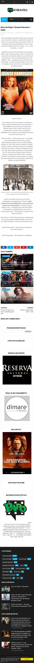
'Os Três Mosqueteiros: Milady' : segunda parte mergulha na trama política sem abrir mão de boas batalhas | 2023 (21, 634)
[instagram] (27, 2)
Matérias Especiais (8, 562)
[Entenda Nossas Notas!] (15, 522)
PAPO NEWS (6, 571)
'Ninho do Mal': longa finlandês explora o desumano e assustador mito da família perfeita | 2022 (21, 597)
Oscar (21, 565)
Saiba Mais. (5, 661)
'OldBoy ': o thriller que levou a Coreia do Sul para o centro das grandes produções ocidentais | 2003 (16, 264)
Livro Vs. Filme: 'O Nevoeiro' (20, 586)
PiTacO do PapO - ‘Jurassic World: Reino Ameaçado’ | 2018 (21, 605)
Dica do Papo (6, 256)
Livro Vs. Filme (6, 568)
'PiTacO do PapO (7, 578)
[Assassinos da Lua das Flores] (17, 474)
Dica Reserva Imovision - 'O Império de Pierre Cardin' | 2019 (17, 282)
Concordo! (27, 659)
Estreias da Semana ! (8, 565)
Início (4, 19)
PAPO (18, 578)
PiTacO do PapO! (7, 559)
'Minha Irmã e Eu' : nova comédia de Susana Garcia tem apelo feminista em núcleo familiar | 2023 (21, 645)
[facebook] (30, 2)
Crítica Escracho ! (20, 568)
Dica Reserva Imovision (9, 575)
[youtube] (32, 2)
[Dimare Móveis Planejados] (17, 420)
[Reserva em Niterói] (17, 384)
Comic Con (17, 571)
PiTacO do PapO (7, 556)
